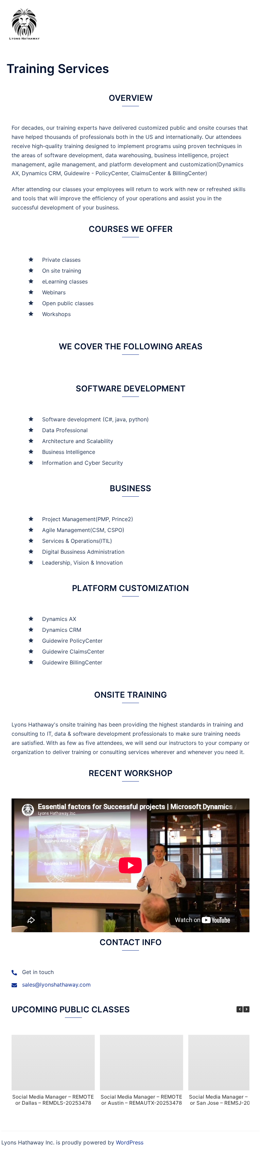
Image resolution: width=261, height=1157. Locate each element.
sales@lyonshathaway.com (56, 984)
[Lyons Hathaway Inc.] (24, 23)
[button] (246, 1009)
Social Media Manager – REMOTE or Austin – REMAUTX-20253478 (141, 1100)
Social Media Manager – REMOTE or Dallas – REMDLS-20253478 (53, 1100)
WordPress (129, 1142)
